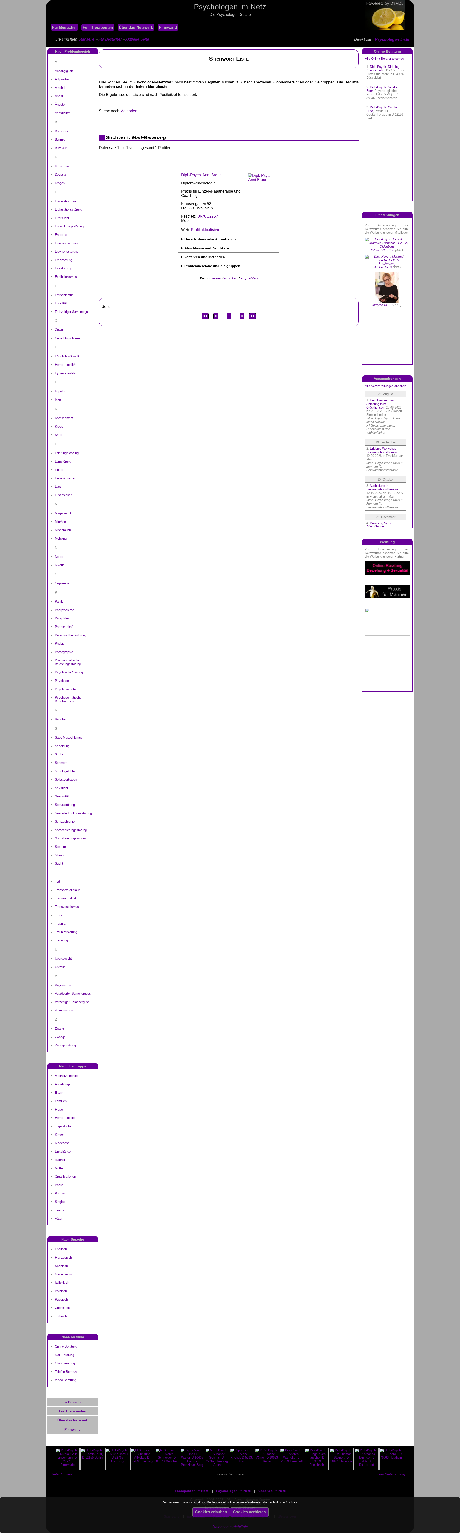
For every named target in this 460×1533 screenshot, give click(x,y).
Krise (58, 435)
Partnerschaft (64, 627)
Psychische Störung (69, 672)
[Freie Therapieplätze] (48, 21)
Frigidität (61, 303)
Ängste (60, 104)
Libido (59, 470)
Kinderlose (62, 1143)
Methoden (128, 111)
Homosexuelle (65, 1118)
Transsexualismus (67, 890)
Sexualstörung (65, 805)
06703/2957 (208, 216)
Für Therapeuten (98, 27)
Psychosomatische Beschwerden (68, 699)
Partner (60, 1193)
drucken (231, 278)
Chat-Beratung (65, 1363)
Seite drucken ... (63, 1474)
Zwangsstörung (65, 1045)
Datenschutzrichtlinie (230, 1527)
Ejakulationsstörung (68, 209)
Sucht (59, 863)
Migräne (60, 521)
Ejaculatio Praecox (68, 201)
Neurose (60, 557)
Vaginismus (63, 985)
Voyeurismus (64, 1010)
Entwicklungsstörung (69, 226)
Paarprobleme (64, 610)
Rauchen (61, 719)
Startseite (86, 39)
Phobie (59, 643)
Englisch (61, 1249)
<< (205, 316)
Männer (60, 1160)
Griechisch (62, 1308)
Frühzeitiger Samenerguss (73, 312)
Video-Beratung (65, 1380)
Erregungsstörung (67, 243)
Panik (59, 601)
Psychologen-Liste (392, 39)
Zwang (59, 1028)
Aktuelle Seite (137, 39)
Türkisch (61, 1316)
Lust (58, 486)
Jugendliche (63, 1126)
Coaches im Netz (272, 1491)
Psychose (62, 681)
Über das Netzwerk (136, 27)
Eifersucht (62, 218)
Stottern (60, 847)
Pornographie (64, 652)
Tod (57, 881)
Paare (59, 1185)
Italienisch (62, 1282)
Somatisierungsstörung (71, 830)
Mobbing (61, 538)
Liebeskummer (65, 478)
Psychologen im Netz (233, 1491)
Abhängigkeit (64, 71)
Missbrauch (63, 530)
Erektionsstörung (66, 251)
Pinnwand (168, 27)
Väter (58, 1218)
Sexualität (62, 796)
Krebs (59, 426)
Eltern (59, 1092)
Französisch (63, 1257)
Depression (62, 166)
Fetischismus (64, 295)
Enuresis (61, 235)
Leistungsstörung (67, 453)
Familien (61, 1101)
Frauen (59, 1109)
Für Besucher (64, 27)
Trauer (59, 915)
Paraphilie (62, 618)
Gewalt (59, 330)
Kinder (59, 1134)
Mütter (59, 1168)
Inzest (59, 400)
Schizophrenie (65, 821)
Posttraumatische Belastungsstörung (68, 662)
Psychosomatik (65, 689)
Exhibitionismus (66, 277)
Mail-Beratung (64, 1355)
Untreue (60, 967)
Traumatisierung (66, 932)
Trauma (60, 923)
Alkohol (60, 87)
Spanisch (61, 1266)
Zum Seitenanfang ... (393, 1474)
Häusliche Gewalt (67, 356)
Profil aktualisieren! (207, 230)
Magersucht (63, 513)
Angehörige (62, 1084)
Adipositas (62, 79)
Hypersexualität (65, 373)
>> (252, 316)
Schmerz (61, 763)
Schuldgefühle (65, 771)
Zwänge (60, 1037)
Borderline (62, 131)
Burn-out (61, 148)
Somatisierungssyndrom (71, 838)
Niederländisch (65, 1274)
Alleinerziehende (66, 1076)
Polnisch (61, 1291)
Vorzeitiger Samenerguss (72, 1002)
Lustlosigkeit (63, 495)
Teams (59, 1210)
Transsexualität (65, 898)
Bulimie (60, 139)
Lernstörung (63, 461)
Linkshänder (63, 1151)
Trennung (61, 940)
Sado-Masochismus (68, 737)
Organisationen (65, 1176)
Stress (59, 855)
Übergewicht (63, 958)
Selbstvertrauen (66, 779)
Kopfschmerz (64, 418)
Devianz (60, 174)
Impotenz (61, 391)
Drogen (60, 183)
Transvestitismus (67, 907)
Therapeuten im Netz (191, 1491)
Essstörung (63, 268)
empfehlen (249, 278)
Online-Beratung (66, 1346)
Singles (60, 1202)
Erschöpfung (63, 260)
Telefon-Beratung (66, 1371)
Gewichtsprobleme (67, 338)
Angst (59, 96)
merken (215, 278)
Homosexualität (65, 365)
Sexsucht (61, 788)
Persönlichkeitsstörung (70, 635)
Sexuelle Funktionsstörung (73, 813)
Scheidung (62, 746)
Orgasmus (62, 583)
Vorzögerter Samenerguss (73, 993)
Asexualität (62, 113)
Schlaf (59, 754)
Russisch (61, 1299)
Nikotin (59, 565)
